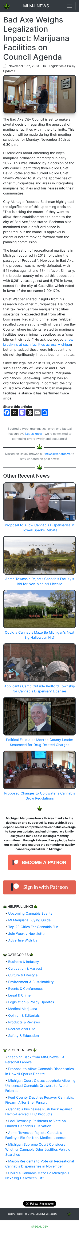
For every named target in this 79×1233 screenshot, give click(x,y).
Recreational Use (21, 1029)
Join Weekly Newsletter (27, 933)
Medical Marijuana (22, 1009)
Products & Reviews (24, 1022)
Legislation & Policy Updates (31, 1002)
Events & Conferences (25, 988)
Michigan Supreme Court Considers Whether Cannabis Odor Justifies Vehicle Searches (37, 1149)
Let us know (33, 433)
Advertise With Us (22, 940)
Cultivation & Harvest (25, 968)
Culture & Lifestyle (22, 975)
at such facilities (32, 344)
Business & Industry (23, 962)
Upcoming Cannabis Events (30, 913)
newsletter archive (58, 454)
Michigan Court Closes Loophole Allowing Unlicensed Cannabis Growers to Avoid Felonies (40, 1085)
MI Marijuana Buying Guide (29, 920)
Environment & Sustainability (31, 982)
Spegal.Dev (39, 1226)
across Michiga (58, 344)
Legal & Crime (19, 995)
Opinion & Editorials (24, 1015)
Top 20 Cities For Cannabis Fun (33, 927)
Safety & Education (23, 1035)
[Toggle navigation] (70, 6)
